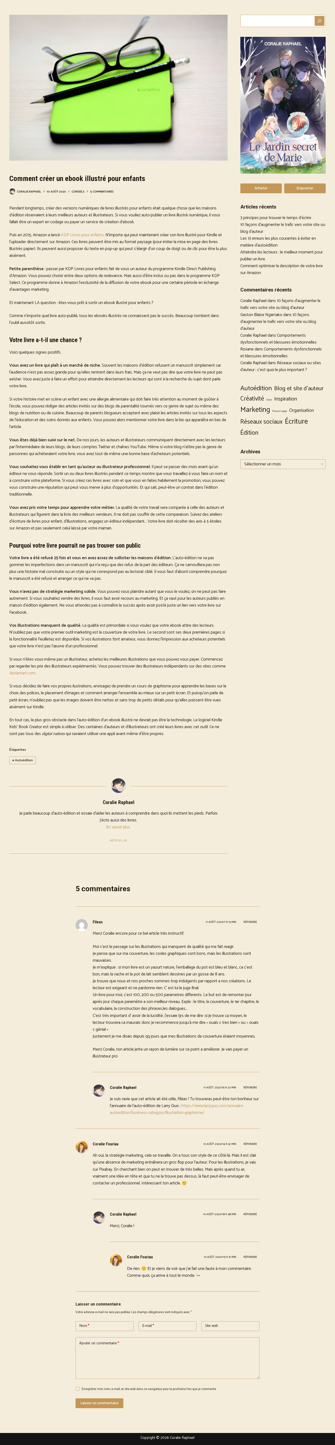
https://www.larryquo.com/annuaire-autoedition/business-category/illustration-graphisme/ (177, 1109)
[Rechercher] (319, 21)
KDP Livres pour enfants (82, 235)
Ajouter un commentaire (99, 1343)
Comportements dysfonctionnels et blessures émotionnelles (278, 339)
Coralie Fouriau (105, 1144)
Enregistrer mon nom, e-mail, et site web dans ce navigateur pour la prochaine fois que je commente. (149, 1389)
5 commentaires (102, 191)
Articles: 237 (118, 840)
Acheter (261, 188)
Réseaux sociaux (261, 422)
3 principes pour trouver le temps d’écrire (275, 217)
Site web (211, 1326)
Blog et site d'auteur (298, 388)
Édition (249, 433)
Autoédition (22, 760)
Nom (84, 1326)
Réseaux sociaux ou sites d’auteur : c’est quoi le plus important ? (280, 366)
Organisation (301, 410)
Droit (269, 400)
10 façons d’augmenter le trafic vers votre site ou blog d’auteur (280, 304)
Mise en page (279, 411)
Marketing (255, 410)
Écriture (296, 422)
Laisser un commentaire (99, 1403)
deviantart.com (22, 673)
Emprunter (304, 188)
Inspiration (285, 399)
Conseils (78, 191)
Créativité (252, 399)
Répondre (250, 922)
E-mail (148, 1326)
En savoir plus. (118, 827)
